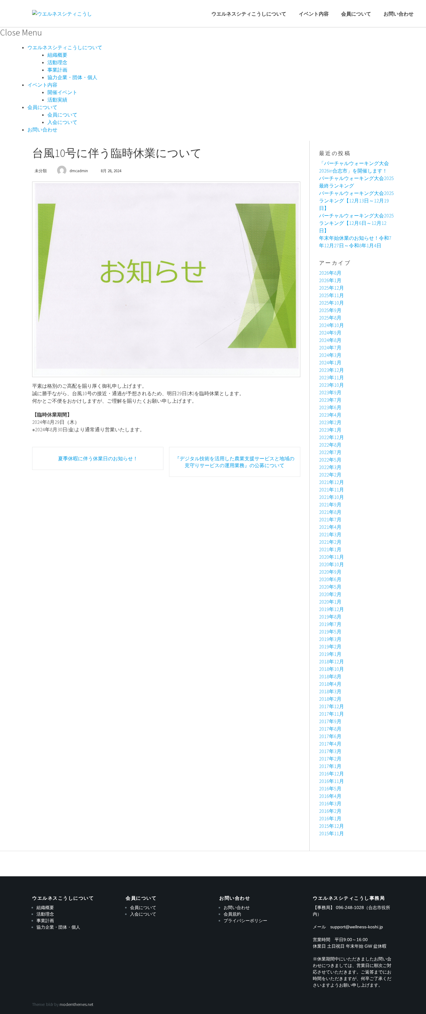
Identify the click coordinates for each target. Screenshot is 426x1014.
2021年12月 (331, 482)
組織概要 (57, 55)
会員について (356, 14)
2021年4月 (330, 527)
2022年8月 (330, 445)
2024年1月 (330, 362)
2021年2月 (330, 542)
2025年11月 (331, 295)
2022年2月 (330, 474)
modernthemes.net (76, 1004)
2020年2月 (330, 594)
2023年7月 (330, 400)
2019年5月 (330, 631)
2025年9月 (330, 310)
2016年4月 (330, 796)
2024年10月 (331, 325)
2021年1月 (330, 549)
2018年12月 (331, 661)
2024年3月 (330, 355)
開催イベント (62, 92)
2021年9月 (330, 504)
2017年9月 (330, 721)
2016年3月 (330, 803)
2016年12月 (331, 773)
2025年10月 (331, 303)
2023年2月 (330, 422)
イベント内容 (314, 14)
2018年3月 (330, 691)
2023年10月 (331, 385)
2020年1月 (330, 602)
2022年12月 (331, 437)
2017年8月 (330, 729)
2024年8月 (330, 340)
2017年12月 (331, 706)
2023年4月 (330, 415)
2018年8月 (330, 676)
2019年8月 (330, 617)
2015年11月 (331, 833)
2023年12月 (331, 370)
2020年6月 (330, 579)
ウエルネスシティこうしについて (248, 14)
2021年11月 (331, 489)
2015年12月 (331, 826)
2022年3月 (330, 467)
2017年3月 (330, 751)
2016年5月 (330, 788)
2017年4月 (330, 744)
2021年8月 (330, 512)
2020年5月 (330, 587)
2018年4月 (330, 684)
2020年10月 (331, 564)
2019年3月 (330, 639)
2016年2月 (330, 811)
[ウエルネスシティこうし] (62, 13)
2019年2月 (330, 646)
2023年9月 (330, 392)
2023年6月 (330, 407)
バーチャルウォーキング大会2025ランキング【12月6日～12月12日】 (356, 223)
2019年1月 (330, 654)
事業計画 (57, 70)
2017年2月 (330, 759)
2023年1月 (330, 430)
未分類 (41, 170)
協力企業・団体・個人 (72, 77)
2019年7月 (330, 624)
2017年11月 (331, 714)
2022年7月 (330, 452)
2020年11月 (331, 557)
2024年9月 (330, 332)
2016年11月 (331, 781)
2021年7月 (330, 519)
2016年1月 (330, 818)
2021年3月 (330, 534)
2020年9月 (330, 572)
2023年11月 (331, 377)
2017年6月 (330, 736)
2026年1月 (330, 280)
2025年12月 (331, 288)
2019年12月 (331, 609)
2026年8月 (330, 273)
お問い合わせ (399, 14)
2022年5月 (330, 460)
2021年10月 (331, 497)
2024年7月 (330, 347)
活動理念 (57, 62)
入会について (62, 122)
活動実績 (57, 100)
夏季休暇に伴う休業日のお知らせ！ (98, 458)
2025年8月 (330, 318)
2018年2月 (330, 699)
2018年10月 (331, 669)
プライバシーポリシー (245, 920)
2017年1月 (330, 766)
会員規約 (232, 914)
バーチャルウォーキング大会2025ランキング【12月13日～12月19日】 (356, 200)
